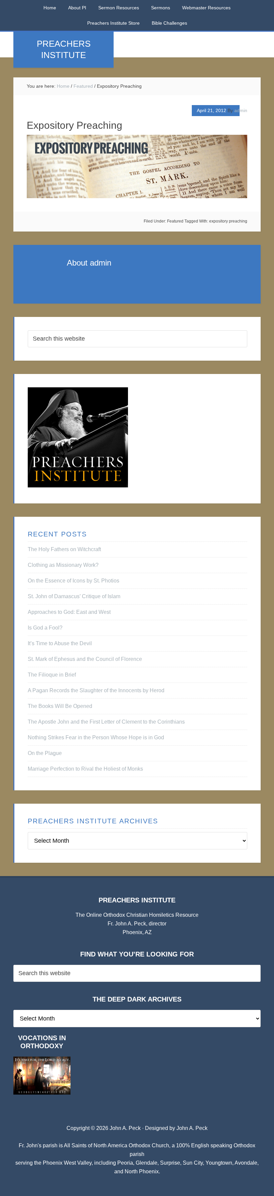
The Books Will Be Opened (60, 706)
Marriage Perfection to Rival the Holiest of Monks (85, 769)
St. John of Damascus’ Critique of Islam (74, 596)
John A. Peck (192, 1128)
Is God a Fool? (45, 628)
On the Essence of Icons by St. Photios (73, 580)
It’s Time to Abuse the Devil (60, 643)
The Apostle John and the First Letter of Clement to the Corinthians (106, 722)
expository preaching (228, 221)
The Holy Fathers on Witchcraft (64, 549)
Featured (175, 221)
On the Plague (45, 753)
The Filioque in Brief (52, 675)
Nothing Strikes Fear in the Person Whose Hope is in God (96, 737)
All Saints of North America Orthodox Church (116, 1145)
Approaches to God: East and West (69, 612)
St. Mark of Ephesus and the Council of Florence (85, 659)
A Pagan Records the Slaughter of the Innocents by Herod (96, 690)
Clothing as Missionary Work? (63, 565)
